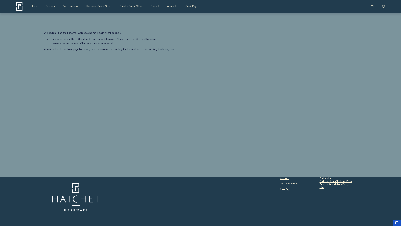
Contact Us (325, 181)
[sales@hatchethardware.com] (372, 6)
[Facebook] (361, 6)
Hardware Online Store (98, 6)
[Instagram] (383, 6)
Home (34, 6)
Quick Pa (284, 189)
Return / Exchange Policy (341, 181)
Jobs (322, 187)
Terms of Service (327, 184)
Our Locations (70, 6)
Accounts (172, 6)
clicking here (89, 49)
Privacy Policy (341, 184)
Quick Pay (190, 6)
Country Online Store (131, 6)
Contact (155, 6)
